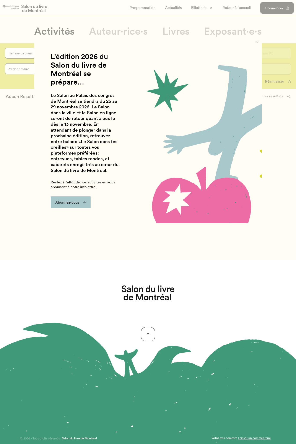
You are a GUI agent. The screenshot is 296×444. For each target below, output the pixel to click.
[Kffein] (148, 292)
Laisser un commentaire (254, 438)
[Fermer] (257, 42)
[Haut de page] (148, 334)
